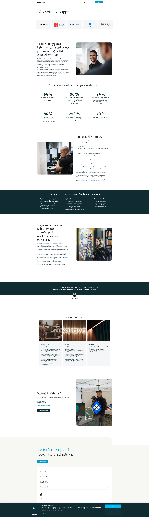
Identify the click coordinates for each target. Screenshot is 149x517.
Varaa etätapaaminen (43, 410)
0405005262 (39, 404)
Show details (44, 513)
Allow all (113, 506)
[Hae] (110, 2)
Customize (112, 510)
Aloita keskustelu (42, 461)
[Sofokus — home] (45, 2)
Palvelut (63, 2)
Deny (113, 513)
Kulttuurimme (77, 2)
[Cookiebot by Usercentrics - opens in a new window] (34, 515)
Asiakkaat (70, 2)
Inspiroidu (85, 2)
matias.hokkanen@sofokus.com (43, 405)
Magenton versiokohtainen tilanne (90, 180)
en (105, 2)
